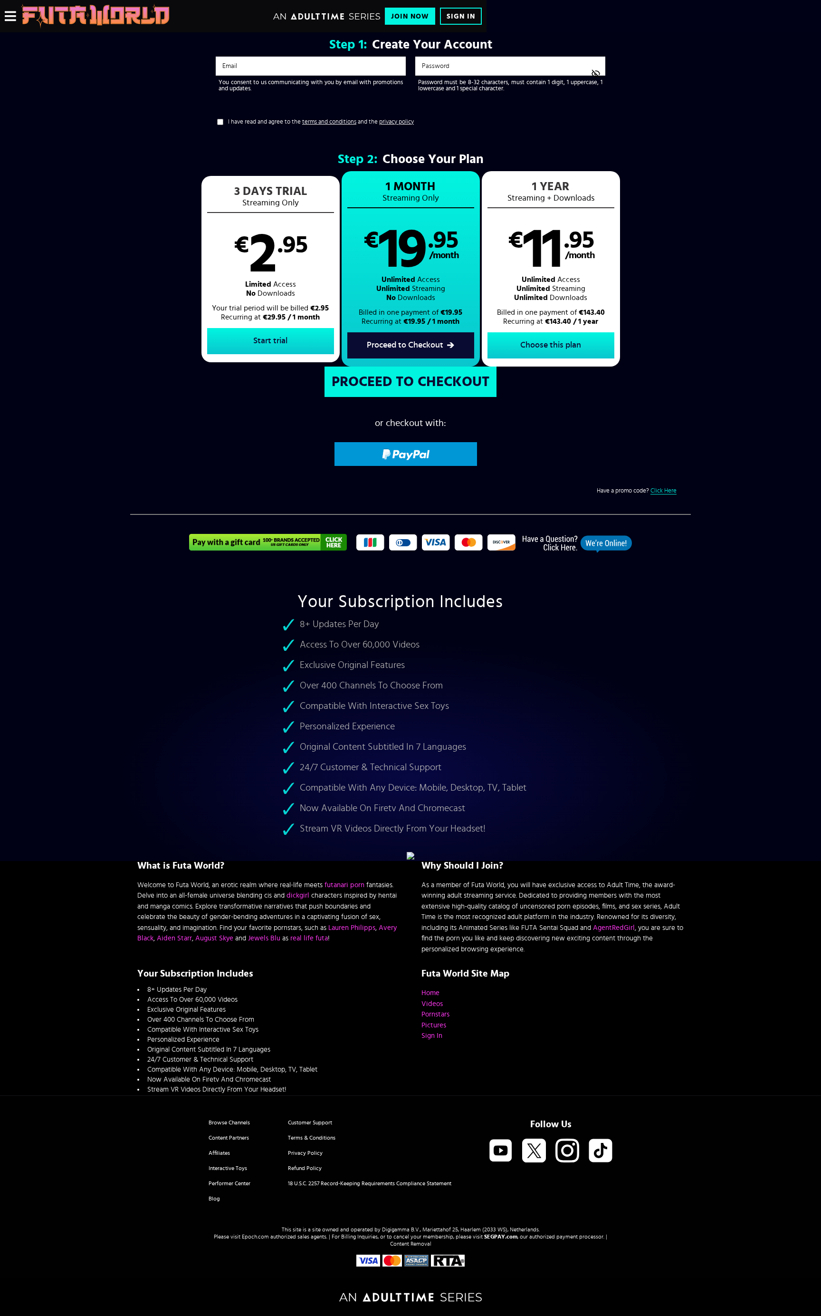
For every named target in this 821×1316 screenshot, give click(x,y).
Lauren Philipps (351, 927)
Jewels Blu (264, 938)
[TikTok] (600, 1151)
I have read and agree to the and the (321, 122)
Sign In (461, 16)
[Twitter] (534, 1151)
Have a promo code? (637, 491)
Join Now (410, 16)
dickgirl (297, 895)
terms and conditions (329, 122)
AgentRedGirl (614, 927)
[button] (270, 269)
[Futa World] (95, 16)
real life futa (309, 938)
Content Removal (410, 1244)
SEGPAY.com (500, 1236)
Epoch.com (255, 1236)
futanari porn (344, 885)
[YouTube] (501, 1151)
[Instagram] (567, 1151)
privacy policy (396, 122)
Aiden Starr (174, 938)
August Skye (214, 938)
